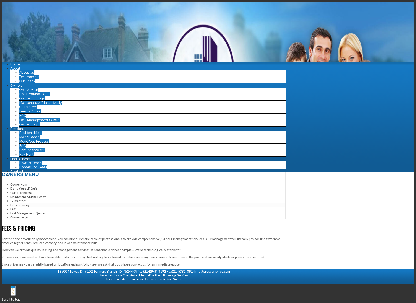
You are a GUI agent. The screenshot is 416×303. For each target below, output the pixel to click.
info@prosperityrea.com (212, 271)
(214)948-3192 (154, 271)
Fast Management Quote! (28, 213)
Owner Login (19, 217)
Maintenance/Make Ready (28, 197)
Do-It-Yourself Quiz (23, 188)
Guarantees (18, 201)
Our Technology (21, 192)
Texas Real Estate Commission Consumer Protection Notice (144, 279)
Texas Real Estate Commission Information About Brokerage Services (144, 275)
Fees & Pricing (20, 205)
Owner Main (18, 184)
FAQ (13, 209)
